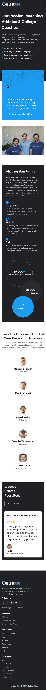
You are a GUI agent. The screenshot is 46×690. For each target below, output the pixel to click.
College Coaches (8, 620)
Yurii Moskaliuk (23, 465)
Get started (12, 503)
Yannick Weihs (23, 417)
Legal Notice (6, 663)
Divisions (5, 640)
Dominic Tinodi (23, 393)
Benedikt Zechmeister (23, 441)
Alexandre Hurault (23, 369)
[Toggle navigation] (42, 4)
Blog (3, 637)
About (4, 660)
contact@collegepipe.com (13, 608)
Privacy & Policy (8, 670)
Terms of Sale (7, 677)
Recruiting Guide (8, 633)
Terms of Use (7, 674)
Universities (6, 644)
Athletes (5, 617)
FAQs (4, 651)
